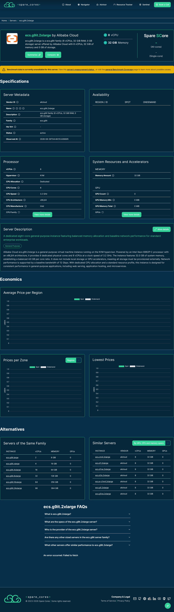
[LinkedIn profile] (154, 598)
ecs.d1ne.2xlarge (103, 469)
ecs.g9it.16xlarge (13, 482)
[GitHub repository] (139, 598)
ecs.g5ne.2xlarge (103, 494)
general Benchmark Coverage (119, 69)
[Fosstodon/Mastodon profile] (164, 598)
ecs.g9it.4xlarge (13, 470)
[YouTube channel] (159, 598)
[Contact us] (134, 598)
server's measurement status (80, 69)
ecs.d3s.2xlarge (102, 475)
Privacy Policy (123, 601)
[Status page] (149, 598)
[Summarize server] (168, 606)
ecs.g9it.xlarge (12, 463)
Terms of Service (108, 601)
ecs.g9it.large (12, 457)
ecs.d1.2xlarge (101, 463)
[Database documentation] (144, 598)
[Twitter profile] (169, 598)
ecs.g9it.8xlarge (13, 476)
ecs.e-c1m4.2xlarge (104, 481)
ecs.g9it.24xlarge (14, 488)
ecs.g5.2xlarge (102, 487)
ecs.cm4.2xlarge (102, 457)
